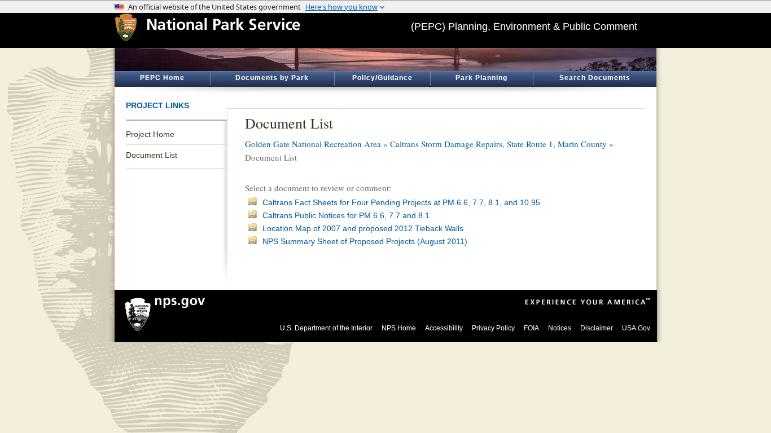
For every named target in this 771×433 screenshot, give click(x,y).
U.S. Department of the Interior (326, 328)
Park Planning (481, 78)
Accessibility (444, 328)
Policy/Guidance (382, 78)
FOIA (531, 328)
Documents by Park (272, 78)
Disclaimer (596, 328)
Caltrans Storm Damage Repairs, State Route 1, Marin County (498, 143)
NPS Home (399, 328)
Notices (559, 328)
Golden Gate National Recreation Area (313, 143)
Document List (151, 155)
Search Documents (594, 78)
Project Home (150, 134)
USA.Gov (636, 328)
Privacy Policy (493, 328)
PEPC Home (162, 78)
